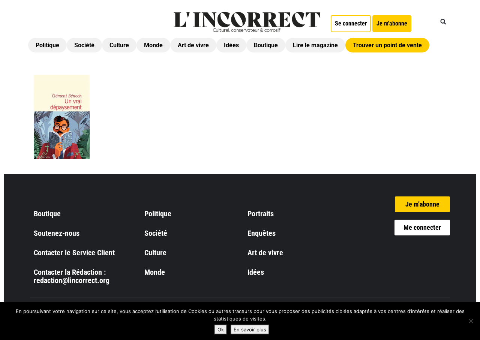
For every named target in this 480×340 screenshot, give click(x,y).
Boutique (266, 45)
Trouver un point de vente (387, 45)
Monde (153, 45)
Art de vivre (193, 45)
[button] (443, 21)
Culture (119, 45)
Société (84, 45)
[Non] (470, 321)
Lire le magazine (315, 45)
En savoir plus (250, 330)
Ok (221, 330)
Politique (47, 45)
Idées (231, 45)
